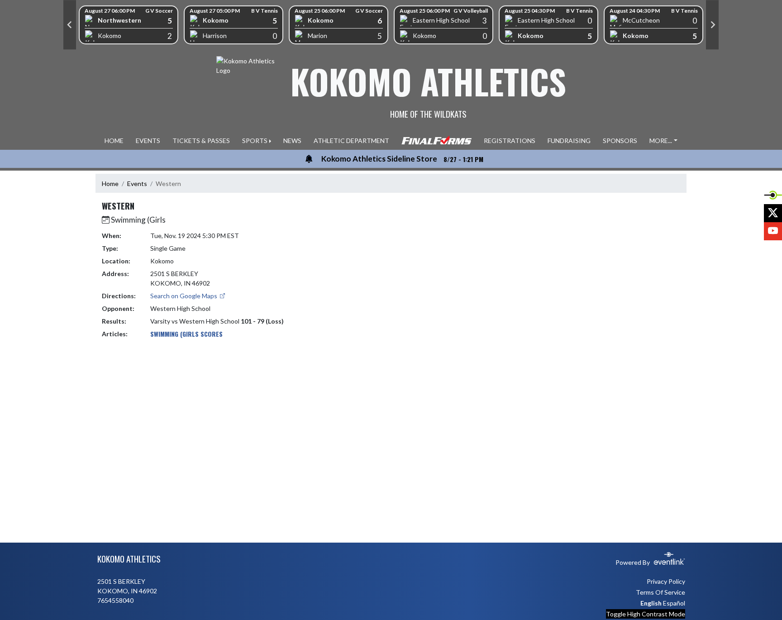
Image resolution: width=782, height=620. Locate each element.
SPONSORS (620, 140)
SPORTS (254, 140)
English (651, 603)
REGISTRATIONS (509, 140)
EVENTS (148, 140)
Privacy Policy (666, 581)
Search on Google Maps (184, 296)
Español (674, 603)
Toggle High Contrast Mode (645, 614)
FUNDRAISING (569, 140)
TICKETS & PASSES (201, 140)
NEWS (292, 140)
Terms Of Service (660, 592)
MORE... (660, 140)
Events (137, 183)
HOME (114, 140)
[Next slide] (712, 25)
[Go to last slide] (69, 25)
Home (110, 183)
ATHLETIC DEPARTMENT (351, 140)
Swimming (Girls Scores (186, 334)
